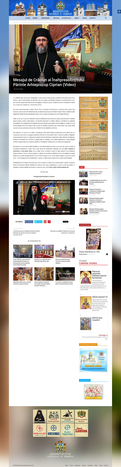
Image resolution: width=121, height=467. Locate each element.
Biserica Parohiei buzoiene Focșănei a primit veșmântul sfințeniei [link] (63, 261)
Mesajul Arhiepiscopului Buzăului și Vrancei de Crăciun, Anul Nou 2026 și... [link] (98, 210)
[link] (60, 8)
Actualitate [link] (66, 18)
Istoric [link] (27, 18)
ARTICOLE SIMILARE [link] (20, 241)
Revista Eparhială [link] (85, 225)
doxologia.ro (103, 335)
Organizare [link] (45, 18)
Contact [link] (92, 18)
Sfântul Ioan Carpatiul (97, 319)
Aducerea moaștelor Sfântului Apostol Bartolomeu (99, 274)
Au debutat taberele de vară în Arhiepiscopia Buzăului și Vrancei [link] (97, 182)
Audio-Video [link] (16, 22)
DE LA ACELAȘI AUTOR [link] (34, 241)
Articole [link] (56, 18)
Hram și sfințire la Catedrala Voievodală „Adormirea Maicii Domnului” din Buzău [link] (42, 283)
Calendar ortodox (88, 263)
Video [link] (81, 167)
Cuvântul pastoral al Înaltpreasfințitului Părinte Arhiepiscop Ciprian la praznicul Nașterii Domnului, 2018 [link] (26, 233)
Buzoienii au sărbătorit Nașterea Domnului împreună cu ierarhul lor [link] (62, 232)
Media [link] (77, 18)
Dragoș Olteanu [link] (83, 254)
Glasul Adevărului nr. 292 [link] (89, 252)
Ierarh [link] (35, 18)
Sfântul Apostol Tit (100, 297)
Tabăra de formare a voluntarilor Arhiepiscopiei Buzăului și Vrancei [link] (97, 191)
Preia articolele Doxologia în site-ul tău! (95, 338)
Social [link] (85, 18)
